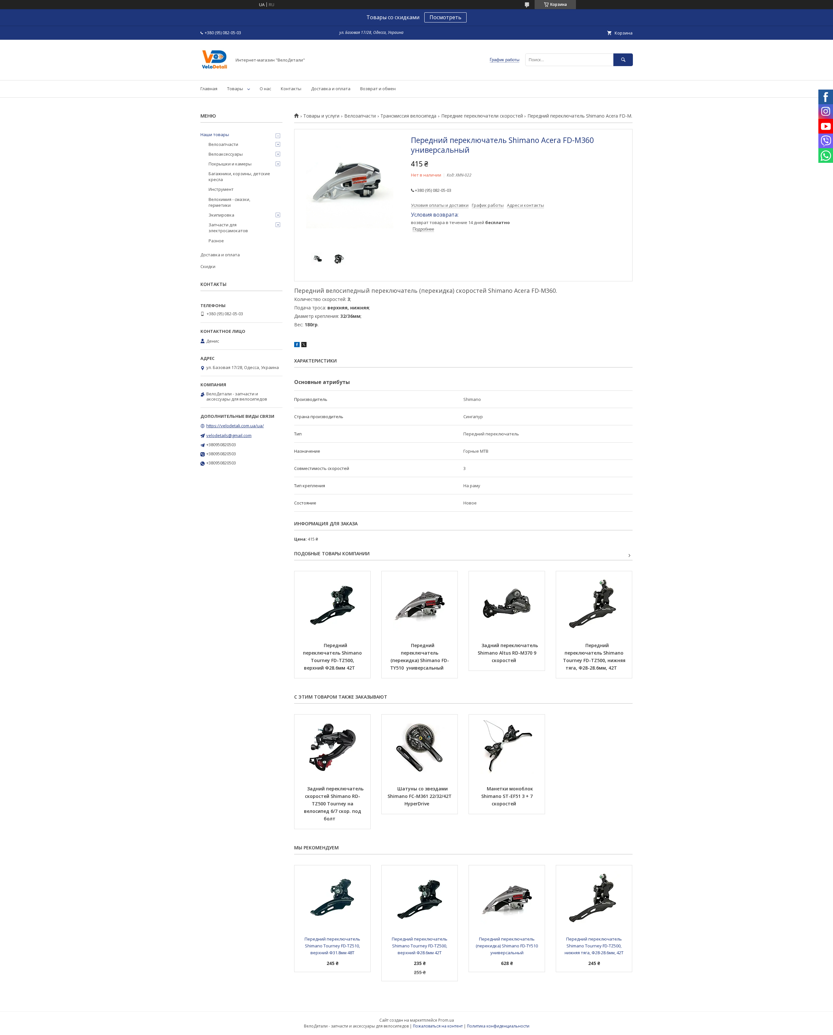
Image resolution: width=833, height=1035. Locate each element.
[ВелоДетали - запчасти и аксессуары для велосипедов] (214, 72)
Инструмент (221, 189)
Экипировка (221, 215)
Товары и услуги (321, 116)
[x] (304, 345)
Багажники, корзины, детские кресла (239, 176)
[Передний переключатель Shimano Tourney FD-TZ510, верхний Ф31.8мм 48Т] (332, 897)
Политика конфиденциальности (498, 1026)
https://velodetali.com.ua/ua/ (235, 425)
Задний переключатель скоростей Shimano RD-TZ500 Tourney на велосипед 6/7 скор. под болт (334, 804)
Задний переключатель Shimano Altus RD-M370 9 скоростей (508, 652)
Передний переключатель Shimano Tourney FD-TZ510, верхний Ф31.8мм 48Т (333, 946)
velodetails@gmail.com (229, 435)
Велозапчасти (360, 116)
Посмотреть (445, 17)
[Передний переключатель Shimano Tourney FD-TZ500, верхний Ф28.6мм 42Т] (332, 603)
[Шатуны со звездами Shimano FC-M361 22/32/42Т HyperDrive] (419, 747)
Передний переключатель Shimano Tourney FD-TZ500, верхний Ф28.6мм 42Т (333, 656)
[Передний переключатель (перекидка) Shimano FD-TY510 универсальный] (419, 603)
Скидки (207, 266)
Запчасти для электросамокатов (228, 228)
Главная (208, 89)
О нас (265, 89)
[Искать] (623, 59)
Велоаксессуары (226, 154)
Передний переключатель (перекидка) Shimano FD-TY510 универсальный (419, 656)
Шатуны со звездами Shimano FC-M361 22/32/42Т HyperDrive (420, 796)
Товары (235, 89)
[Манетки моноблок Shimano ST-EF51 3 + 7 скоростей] (507, 747)
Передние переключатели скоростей (482, 116)
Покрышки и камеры (230, 164)
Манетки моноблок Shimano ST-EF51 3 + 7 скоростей (507, 796)
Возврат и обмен (378, 89)
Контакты (291, 89)
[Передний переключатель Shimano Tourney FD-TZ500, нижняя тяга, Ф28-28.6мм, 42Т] (594, 603)
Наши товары (214, 134)
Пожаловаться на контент (438, 1026)
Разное (216, 241)
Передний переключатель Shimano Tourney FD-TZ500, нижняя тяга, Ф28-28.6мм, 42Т (595, 656)
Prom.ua (446, 1020)
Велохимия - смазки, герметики (229, 202)
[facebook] (297, 345)
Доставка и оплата (330, 89)
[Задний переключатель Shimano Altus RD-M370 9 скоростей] (507, 603)
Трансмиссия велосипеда (408, 116)
